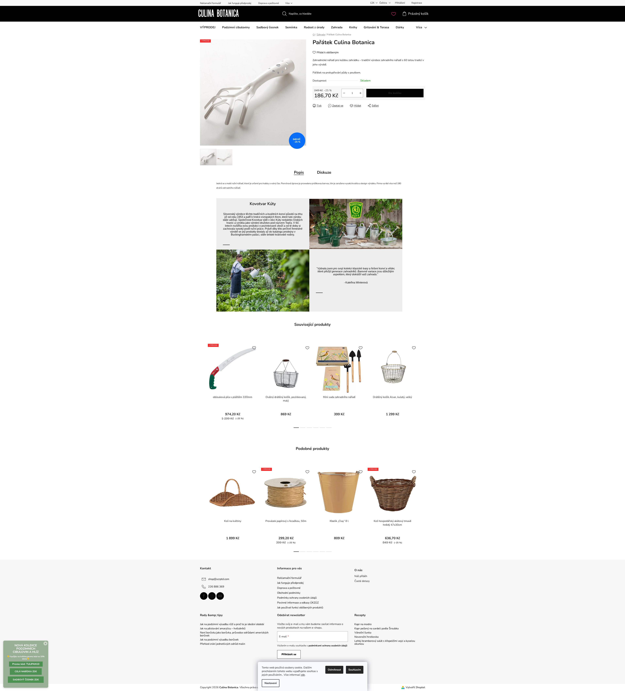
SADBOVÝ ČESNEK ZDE (26, 679)
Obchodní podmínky (288, 593)
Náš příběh (360, 576)
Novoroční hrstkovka (366, 637)
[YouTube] (220, 596)
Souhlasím (354, 670)
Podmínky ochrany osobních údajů (297, 598)
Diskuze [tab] (324, 172)
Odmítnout (334, 670)
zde (303, 675)
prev (202, 384)
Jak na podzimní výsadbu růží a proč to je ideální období (232, 624)
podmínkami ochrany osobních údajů (327, 645)
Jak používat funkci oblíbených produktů (300, 607)
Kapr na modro (363, 624)
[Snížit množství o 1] (344, 93)
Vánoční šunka (362, 632)
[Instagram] (212, 596)
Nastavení (271, 683)
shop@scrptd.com (218, 579)
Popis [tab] (299, 172)
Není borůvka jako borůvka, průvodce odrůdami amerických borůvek (234, 634)
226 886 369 (216, 586)
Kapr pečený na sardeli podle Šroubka (376, 628)
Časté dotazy (362, 581)
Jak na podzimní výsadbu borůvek (219, 639)
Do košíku (394, 93)
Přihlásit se (289, 654)
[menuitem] (208, 27)
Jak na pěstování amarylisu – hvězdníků (222, 628)
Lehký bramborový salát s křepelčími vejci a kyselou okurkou (384, 642)
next (422, 384)
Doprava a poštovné (268, 3)
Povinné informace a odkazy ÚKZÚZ (298, 602)
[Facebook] (204, 596)
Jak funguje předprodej (239, 3)
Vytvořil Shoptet (415, 687)
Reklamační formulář (210, 3)
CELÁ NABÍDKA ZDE (26, 671)
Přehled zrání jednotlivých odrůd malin (222, 644)
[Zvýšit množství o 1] (360, 93)
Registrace (416, 2)
